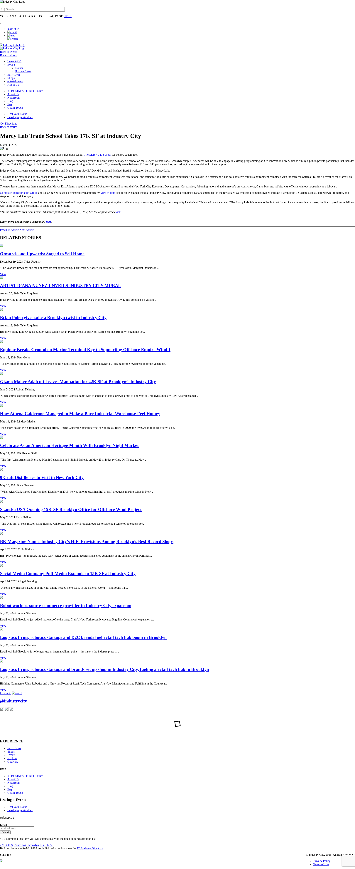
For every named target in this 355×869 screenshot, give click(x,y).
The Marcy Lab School (97, 154)
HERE (68, 16)
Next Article (26, 229)
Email (3, 824)
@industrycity (13, 701)
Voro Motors (107, 192)
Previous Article (9, 229)
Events (11, 64)
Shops (11, 78)
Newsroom (13, 97)
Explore (12, 758)
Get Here (12, 761)
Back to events (8, 51)
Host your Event (17, 113)
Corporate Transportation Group (19, 192)
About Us (13, 84)
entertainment (15, 81)
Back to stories (8, 55)
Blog (10, 101)
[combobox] (32, 9)
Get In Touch (15, 107)
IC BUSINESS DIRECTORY (25, 91)
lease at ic (13, 28)
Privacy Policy (321, 861)
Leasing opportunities (20, 117)
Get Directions (8, 123)
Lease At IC (14, 61)
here (118, 212)
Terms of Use (321, 864)
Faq (9, 104)
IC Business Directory (90, 848)
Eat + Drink (14, 74)
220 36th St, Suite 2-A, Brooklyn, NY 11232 (26, 845)
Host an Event (23, 71)
